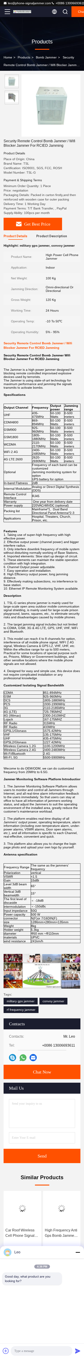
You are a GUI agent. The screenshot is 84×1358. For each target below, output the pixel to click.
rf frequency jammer (21, 1009)
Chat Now (42, 1071)
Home (8, 57)
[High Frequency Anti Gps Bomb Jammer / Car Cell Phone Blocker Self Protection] (62, 1208)
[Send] (77, 1351)
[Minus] (77, 1252)
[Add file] (6, 1351)
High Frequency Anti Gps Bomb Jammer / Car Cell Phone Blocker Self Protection (61, 1233)
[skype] (12, 1058)
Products (24, 57)
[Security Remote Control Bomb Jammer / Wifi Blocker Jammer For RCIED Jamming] (51, 105)
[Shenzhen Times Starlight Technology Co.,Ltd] (22, 11)
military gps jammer (20, 1001)
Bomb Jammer (46, 57)
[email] (33, 1058)
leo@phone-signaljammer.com (29, 3)
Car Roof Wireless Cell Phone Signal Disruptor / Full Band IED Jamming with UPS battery (21, 1233)
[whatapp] (23, 1057)
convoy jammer (53, 1001)
